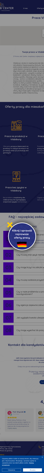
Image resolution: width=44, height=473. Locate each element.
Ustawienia (11, 470)
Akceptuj (32, 470)
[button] (9, 225)
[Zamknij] (41, 458)
